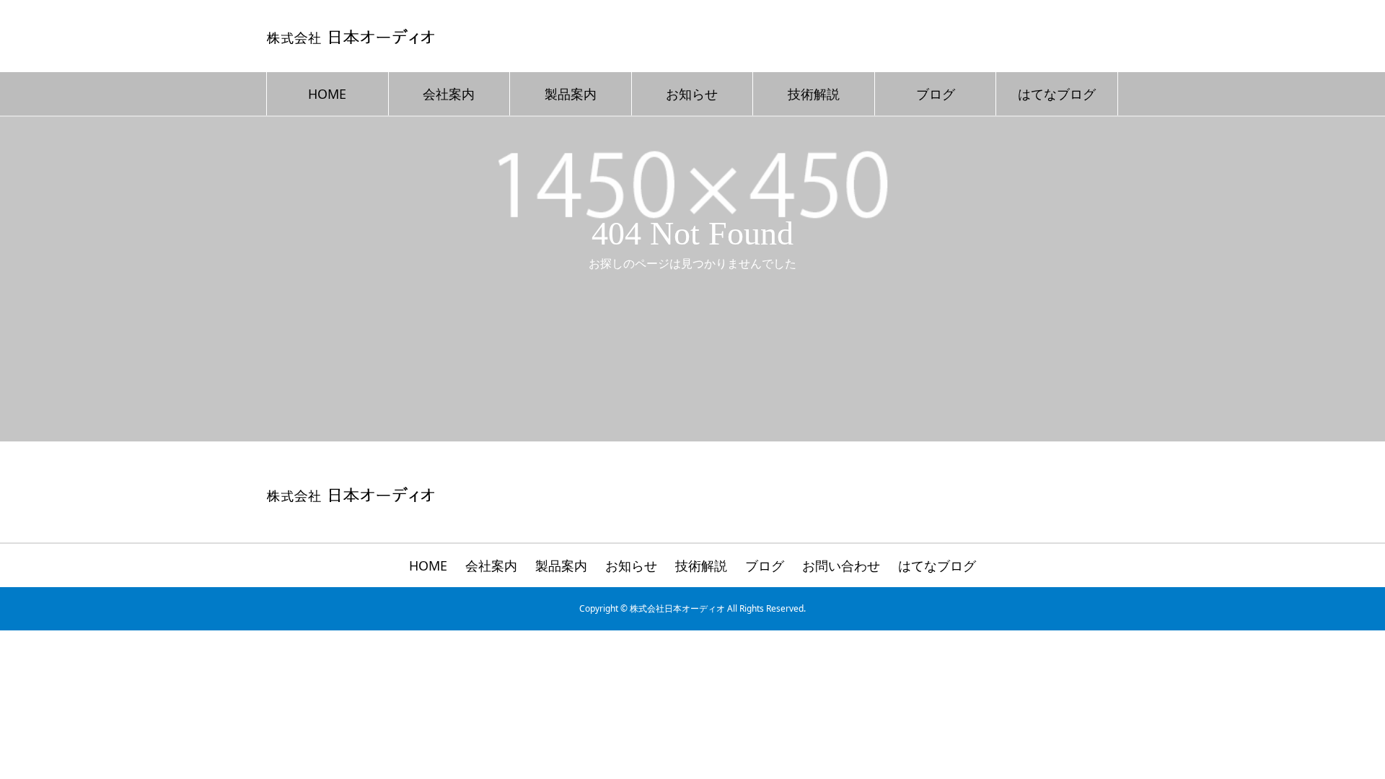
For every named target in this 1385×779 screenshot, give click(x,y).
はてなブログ (1057, 93)
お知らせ (692, 93)
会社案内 (449, 93)
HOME (327, 93)
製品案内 (571, 93)
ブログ (935, 93)
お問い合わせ (841, 565)
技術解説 (814, 93)
